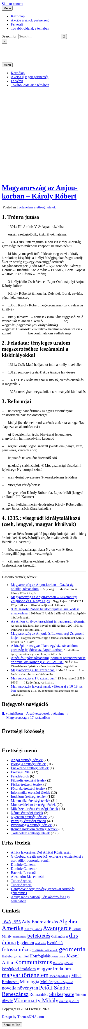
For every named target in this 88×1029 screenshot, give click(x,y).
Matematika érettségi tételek (30, 801)
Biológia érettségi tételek (28, 764)
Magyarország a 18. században (33, 670)
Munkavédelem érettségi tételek (33, 805)
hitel (26, 956)
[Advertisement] (44, 135)
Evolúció (55, 942)
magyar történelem (25, 975)
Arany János (33, 929)
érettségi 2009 (69, 1001)
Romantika (38, 994)
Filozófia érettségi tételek (28, 780)
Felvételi (17, 24)
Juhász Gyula (58, 956)
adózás (51, 921)
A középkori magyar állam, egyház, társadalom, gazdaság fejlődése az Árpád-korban (45, 648)
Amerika (12, 928)
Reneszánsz (15, 994)
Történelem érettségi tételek (36, 207)
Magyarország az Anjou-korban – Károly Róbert (40, 192)
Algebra (68, 921)
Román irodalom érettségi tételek (34, 829)
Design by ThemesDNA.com (23, 1017)
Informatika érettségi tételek (30, 792)
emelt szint (40, 943)
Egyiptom (25, 942)
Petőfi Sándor (54, 988)
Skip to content (12, 4)
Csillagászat (59, 936)
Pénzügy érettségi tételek (28, 821)
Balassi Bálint (19, 937)
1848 (6, 921)
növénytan (27, 988)
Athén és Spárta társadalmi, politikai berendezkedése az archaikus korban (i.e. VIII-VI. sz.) (48, 660)
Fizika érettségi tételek (26, 784)
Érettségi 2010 (21, 772)
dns (73, 935)
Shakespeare (61, 994)
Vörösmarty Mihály (36, 1000)
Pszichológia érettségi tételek (31, 825)
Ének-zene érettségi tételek (30, 768)
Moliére (46, 981)
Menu (7, 8)
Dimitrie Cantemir (24, 864)
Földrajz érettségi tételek (28, 788)
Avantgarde (57, 928)
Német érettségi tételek (27, 813)
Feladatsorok (20, 776)
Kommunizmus (33, 962)
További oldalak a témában (30, 28)
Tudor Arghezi (21, 881)
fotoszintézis (16, 949)
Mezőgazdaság (59, 976)
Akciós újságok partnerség (30, 20)
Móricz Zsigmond (63, 982)
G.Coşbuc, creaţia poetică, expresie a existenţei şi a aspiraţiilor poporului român (47, 858)
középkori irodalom (19, 968)
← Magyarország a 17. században (26, 717)
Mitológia (29, 981)
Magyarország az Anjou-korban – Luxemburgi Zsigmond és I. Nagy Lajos (44, 599)
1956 (16, 921)
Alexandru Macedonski (27, 877)
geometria (72, 949)
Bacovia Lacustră (23, 873)
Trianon (80, 994)
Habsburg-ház (12, 956)
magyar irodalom (54, 968)
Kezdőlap (18, 16)
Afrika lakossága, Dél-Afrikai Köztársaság (41, 852)
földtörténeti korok (45, 950)
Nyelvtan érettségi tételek (29, 817)
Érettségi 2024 (12, 49)
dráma (9, 942)
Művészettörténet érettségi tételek (34, 809)
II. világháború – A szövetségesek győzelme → (35, 713)
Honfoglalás (40, 956)
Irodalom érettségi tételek (28, 796)
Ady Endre (32, 921)
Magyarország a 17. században (33, 678)
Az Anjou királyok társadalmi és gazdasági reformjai (48, 621)
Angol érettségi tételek (27, 760)
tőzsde (7, 1000)
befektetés (38, 936)
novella (9, 988)
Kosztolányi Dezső (63, 963)
